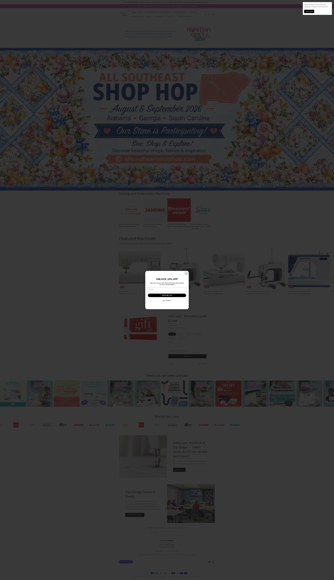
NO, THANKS (167, 300)
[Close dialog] (186, 273)
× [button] (330, 4)
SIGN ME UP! (167, 295)
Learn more (309, 11)
